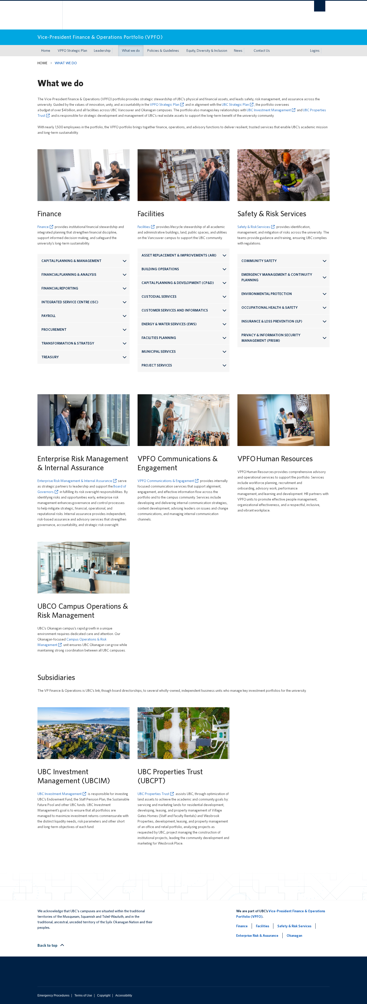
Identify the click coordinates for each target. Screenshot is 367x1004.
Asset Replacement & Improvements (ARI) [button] (179, 255)
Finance (43, 227)
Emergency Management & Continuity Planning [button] (276, 277)
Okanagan (294, 936)
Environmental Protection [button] (266, 294)
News (238, 50)
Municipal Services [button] (159, 352)
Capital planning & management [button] (71, 261)
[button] (83, 302)
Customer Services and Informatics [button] (175, 310)
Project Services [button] (157, 365)
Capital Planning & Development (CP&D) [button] (178, 283)
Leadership (102, 50)
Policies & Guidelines (163, 50)
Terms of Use (83, 995)
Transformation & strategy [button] (67, 343)
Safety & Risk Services (253, 227)
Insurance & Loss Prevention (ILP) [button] (271, 321)
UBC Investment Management (269, 110)
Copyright (103, 995)
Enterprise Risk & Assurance (257, 936)
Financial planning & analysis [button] (68, 274)
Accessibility (123, 995)
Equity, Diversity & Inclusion (206, 50)
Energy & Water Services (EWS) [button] (169, 324)
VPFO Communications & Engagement (166, 481)
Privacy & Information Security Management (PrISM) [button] (270, 337)
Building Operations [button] (160, 269)
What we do (131, 50)
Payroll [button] (48, 316)
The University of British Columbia (48, 15)
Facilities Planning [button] (159, 338)
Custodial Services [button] (159, 296)
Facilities (144, 227)
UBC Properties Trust (153, 794)
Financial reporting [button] (59, 288)
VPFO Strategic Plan (72, 50)
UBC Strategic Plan (235, 104)
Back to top (47, 945)
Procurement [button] (54, 330)
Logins (315, 50)
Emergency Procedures (53, 995)
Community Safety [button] (259, 261)
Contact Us (262, 50)
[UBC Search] (319, 6)
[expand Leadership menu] (115, 51)
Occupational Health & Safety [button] (269, 308)
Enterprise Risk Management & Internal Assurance (74, 481)
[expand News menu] (247, 51)
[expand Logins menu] (324, 51)
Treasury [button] (50, 357)
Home (45, 50)
